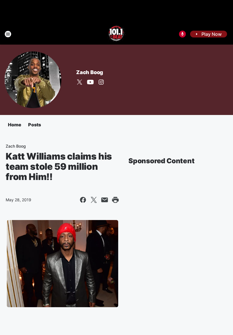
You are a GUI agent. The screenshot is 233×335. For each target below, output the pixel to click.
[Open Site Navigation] (8, 34)
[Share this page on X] (94, 200)
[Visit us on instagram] (101, 82)
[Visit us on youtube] (90, 82)
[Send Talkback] (182, 34)
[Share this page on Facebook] (83, 200)
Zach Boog (89, 72)
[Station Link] (116, 34)
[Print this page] (115, 200)
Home (14, 124)
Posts (34, 124)
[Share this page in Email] (105, 200)
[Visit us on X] (79, 82)
